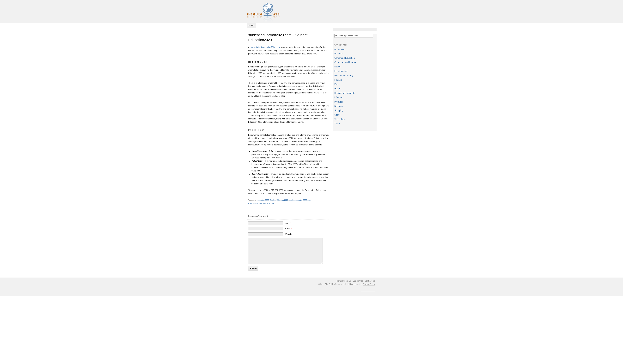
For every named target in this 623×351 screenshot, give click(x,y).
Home (251, 25)
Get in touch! (338, 137)
